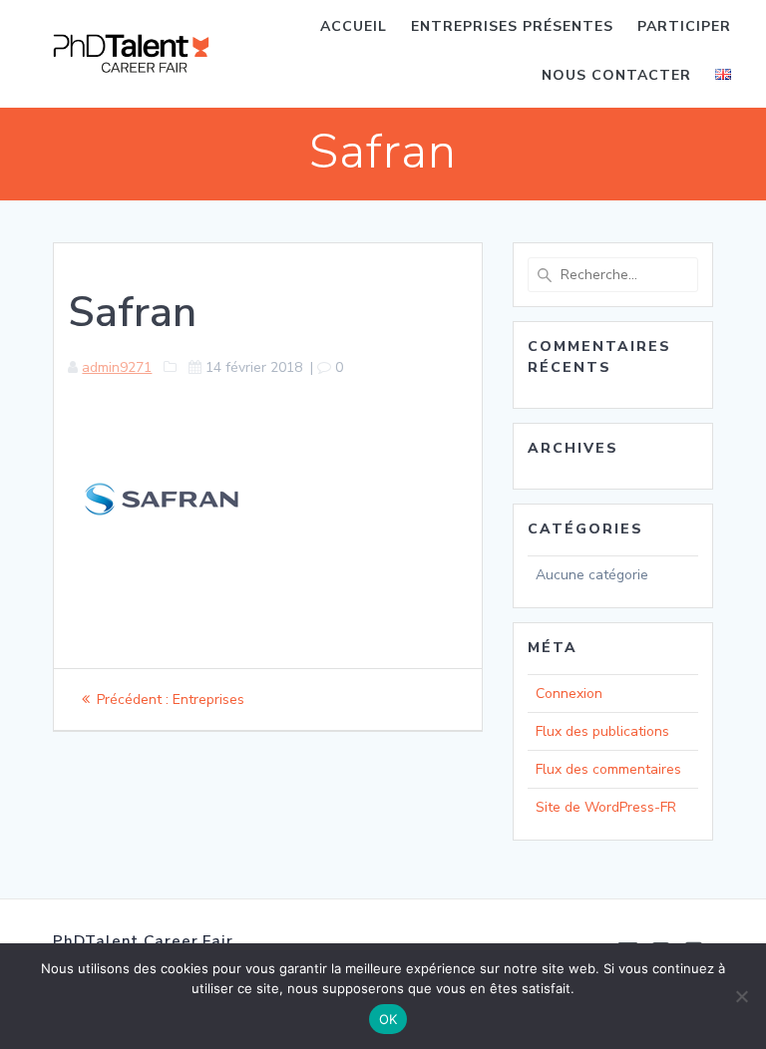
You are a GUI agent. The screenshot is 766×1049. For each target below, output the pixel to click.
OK (388, 1019)
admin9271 (117, 367)
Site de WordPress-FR (606, 807)
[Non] (741, 996)
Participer (684, 26)
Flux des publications (602, 731)
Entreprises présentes (512, 26)
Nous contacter (616, 75)
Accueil (353, 26)
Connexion (569, 693)
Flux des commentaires (608, 769)
